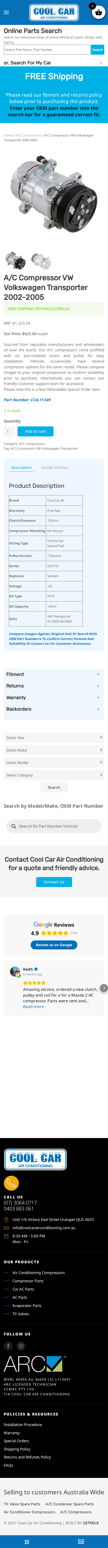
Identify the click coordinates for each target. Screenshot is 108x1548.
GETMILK (91, 1522)
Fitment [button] (15, 674)
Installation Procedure (23, 1424)
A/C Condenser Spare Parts (69, 1504)
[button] (6, 12)
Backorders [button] (18, 709)
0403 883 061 (19, 1208)
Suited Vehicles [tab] (55, 467)
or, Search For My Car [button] (27, 63)
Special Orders (16, 1440)
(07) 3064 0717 (20, 1202)
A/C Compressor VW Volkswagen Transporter (44, 448)
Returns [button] (15, 686)
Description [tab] (21, 467)
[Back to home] (54, 12)
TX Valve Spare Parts (22, 1504)
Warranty (12, 1432)
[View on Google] (15, 972)
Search (97, 50)
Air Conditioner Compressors (29, 1512)
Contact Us (54, 882)
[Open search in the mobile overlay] (54, 826)
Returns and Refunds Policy (27, 1456)
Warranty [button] (16, 697)
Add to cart (35, 431)
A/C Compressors (29, 135)
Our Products (21, 1261)
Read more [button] (33, 1006)
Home (8, 135)
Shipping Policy (17, 1448)
